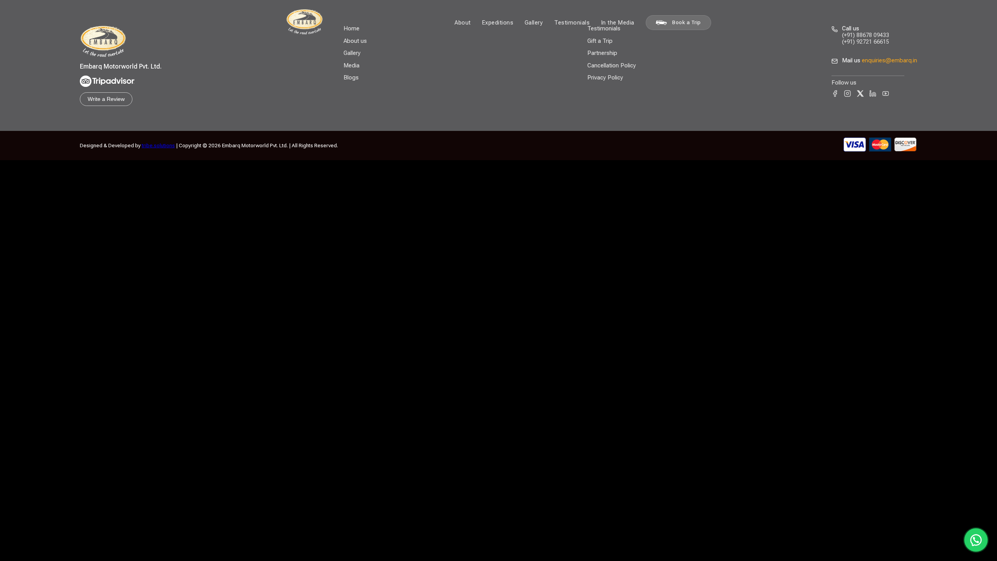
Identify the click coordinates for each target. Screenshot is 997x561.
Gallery (534, 22)
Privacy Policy (605, 77)
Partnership (602, 52)
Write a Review (106, 99)
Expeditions (498, 22)
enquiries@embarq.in (889, 60)
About (462, 22)
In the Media (617, 22)
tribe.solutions (158, 145)
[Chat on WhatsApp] (976, 540)
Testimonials (572, 22)
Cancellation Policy (611, 65)
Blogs (351, 77)
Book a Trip (686, 22)
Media (351, 65)
